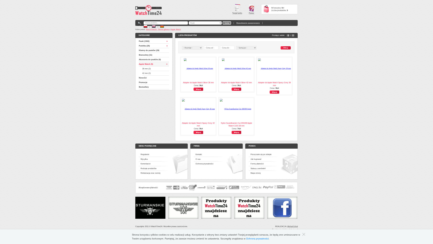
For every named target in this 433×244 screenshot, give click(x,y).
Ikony (293, 35)
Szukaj (286, 47)
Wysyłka (144, 159)
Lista (288, 35)
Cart (266, 9)
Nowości (143, 78)
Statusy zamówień (258, 168)
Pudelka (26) (144, 46)
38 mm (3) (146, 69)
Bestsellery (144, 87)
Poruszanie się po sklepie (260, 154)
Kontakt (199, 154)
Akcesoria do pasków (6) (150, 59)
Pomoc (251, 9)
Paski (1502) (144, 41)
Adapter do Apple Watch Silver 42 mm (236, 83)
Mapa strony (255, 173)
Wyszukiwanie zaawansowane (248, 23)
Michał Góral (292, 226)
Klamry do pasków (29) (149, 50)
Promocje (143, 82)
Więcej (198, 89)
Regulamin (145, 154)
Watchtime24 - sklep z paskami (148, 10)
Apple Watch (176, 29)
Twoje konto (237, 9)
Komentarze (146, 164)
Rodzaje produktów (148, 168)
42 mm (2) (146, 73)
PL (145, 26)
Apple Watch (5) (146, 64)
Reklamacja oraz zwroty (151, 173)
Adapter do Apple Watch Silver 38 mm (198, 83)
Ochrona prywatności (204, 164)
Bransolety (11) (145, 55)
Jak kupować (255, 159)
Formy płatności (257, 164)
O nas (198, 159)
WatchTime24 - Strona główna (157, 29)
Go (227, 23)
